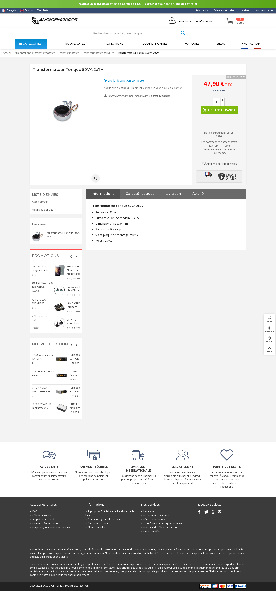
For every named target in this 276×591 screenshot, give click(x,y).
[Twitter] (206, 512)
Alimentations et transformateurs (35, 53)
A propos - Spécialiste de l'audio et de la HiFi (109, 513)
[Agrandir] (95, 178)
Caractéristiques (140, 194)
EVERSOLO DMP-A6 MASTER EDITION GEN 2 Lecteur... (60, 389)
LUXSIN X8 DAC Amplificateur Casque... (61, 373)
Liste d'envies (45, 195)
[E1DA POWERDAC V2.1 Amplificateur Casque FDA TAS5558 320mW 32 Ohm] (37, 408)
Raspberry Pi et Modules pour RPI (50, 527)
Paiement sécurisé (224, 10)
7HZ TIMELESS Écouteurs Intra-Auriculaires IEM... (62, 321)
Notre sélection (50, 344)
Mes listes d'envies (42, 209)
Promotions (113, 43)
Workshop (251, 43)
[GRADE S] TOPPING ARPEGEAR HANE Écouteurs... (62, 288)
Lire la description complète (125, 80)
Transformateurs (68, 53)
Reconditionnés (154, 43)
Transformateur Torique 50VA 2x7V (62, 234)
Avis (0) (198, 194)
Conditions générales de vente (104, 519)
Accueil (7, 53)
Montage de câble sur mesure (159, 527)
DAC (33, 511)
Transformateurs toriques (98, 53)
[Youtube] (213, 512)
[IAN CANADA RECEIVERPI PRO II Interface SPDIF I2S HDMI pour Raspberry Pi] (37, 307)
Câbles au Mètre (40, 515)
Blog (221, 43)
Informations (103, 194)
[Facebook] (199, 512)
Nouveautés (75, 43)
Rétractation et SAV (153, 519)
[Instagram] (219, 512)
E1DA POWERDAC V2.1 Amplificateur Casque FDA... (61, 406)
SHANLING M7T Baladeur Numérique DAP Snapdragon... (59, 270)
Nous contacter (264, 10)
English (28, 10)
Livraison (245, 10)
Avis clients (202, 10)
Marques (192, 43)
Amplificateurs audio (43, 519)
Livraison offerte (151, 531)
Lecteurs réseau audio (44, 523)
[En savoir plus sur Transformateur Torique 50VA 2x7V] (37, 236)
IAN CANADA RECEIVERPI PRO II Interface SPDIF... (62, 305)
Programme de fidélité (155, 515)
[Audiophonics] (54, 20)
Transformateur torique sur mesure (162, 523)
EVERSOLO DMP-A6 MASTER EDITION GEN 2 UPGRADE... (60, 356)
